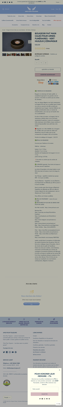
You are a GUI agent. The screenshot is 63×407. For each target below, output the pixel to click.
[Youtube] (46, 398)
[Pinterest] (49, 398)
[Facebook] (42, 398)
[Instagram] (44, 398)
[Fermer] (59, 370)
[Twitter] (40, 398)
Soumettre (45, 394)
